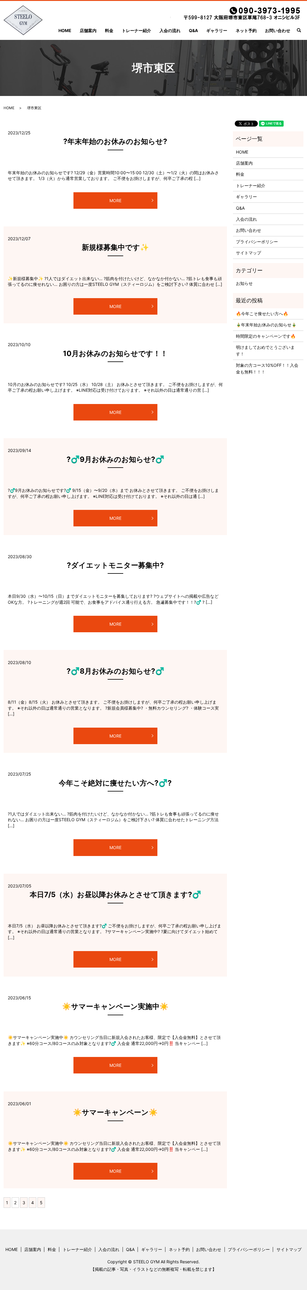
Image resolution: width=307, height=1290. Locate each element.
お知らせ (244, 283)
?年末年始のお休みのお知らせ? (115, 141)
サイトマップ (248, 252)
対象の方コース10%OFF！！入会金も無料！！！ (267, 368)
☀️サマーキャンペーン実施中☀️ (115, 1006)
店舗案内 (88, 30)
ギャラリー (216, 30)
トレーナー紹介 (136, 30)
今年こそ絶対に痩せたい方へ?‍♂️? (115, 783)
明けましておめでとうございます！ (265, 350)
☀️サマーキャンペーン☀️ (115, 1112)
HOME (64, 30)
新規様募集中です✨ (115, 247)
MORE (115, 200)
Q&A (193, 30)
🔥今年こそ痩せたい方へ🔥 (262, 313)
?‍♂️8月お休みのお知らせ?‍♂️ (115, 671)
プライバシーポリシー (257, 241)
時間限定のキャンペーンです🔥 (266, 336)
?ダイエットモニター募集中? (115, 565)
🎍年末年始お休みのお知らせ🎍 (266, 324)
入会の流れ (169, 30)
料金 (109, 30)
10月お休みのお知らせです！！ (115, 353)
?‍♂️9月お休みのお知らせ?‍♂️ (115, 459)
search (301, 30)
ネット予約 (246, 30)
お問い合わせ (277, 30)
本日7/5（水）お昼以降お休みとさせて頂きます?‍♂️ (115, 894)
